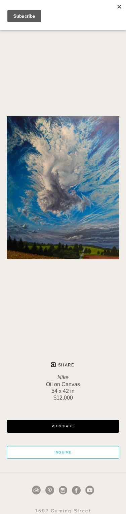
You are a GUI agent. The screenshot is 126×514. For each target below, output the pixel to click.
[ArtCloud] (37, 490)
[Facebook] (77, 490)
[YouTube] (89, 490)
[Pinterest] (50, 490)
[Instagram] (64, 490)
